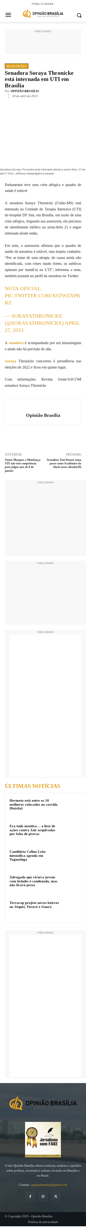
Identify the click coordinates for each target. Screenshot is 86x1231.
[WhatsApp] (46, 103)
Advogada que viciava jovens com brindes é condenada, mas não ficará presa (33, 881)
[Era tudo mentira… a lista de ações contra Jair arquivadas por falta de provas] (72, 832)
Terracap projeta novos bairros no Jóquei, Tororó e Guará (34, 905)
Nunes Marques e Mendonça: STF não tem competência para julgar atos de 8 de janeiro (23, 465)
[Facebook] (24, 103)
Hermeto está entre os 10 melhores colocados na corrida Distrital (34, 804)
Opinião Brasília (25, 91)
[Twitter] (35, 103)
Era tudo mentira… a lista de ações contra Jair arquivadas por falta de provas (32, 830)
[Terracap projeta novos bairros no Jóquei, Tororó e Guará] (72, 909)
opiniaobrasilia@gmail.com (49, 1185)
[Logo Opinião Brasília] (43, 14)
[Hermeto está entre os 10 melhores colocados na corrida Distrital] (72, 807)
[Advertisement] (43, 46)
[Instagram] (43, 1196)
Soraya (11, 361)
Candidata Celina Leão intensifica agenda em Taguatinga (28, 855)
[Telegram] (57, 103)
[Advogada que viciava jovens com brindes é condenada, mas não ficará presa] (72, 883)
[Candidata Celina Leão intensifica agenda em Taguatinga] (72, 858)
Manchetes (17, 66)
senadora (16, 343)
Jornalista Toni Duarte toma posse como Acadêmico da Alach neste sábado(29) (64, 463)
